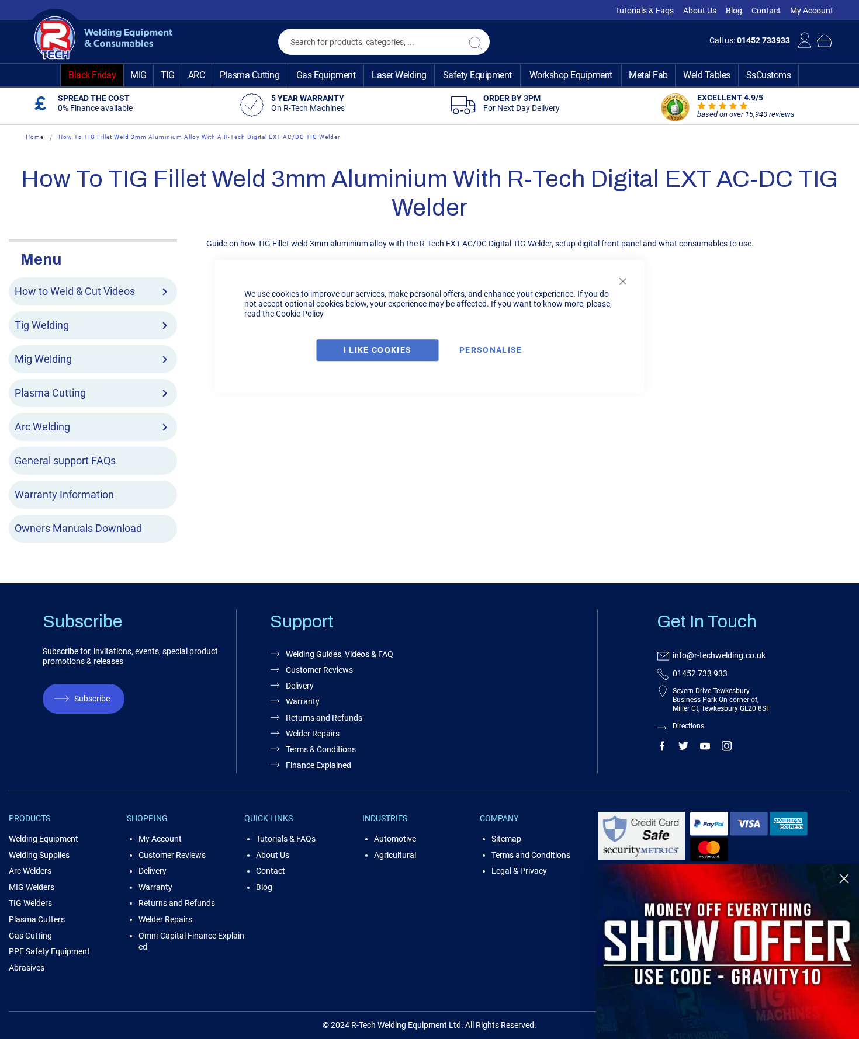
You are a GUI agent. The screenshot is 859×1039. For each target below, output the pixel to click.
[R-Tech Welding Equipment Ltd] (99, 38)
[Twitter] (683, 748)
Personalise (490, 350)
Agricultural (395, 855)
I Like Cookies (378, 350)
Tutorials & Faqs (644, 10)
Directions (688, 726)
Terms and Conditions (530, 855)
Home (35, 137)
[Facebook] (662, 748)
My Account (811, 10)
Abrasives (26, 967)
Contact (766, 10)
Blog (734, 10)
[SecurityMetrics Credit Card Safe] (641, 857)
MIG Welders (31, 887)
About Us (699, 10)
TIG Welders (30, 903)
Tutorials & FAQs (286, 838)
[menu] (429, 75)
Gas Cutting (30, 935)
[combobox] (384, 42)
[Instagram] (727, 748)
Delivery (152, 870)
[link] (727, 951)
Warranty (155, 887)
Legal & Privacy (519, 870)
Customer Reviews (172, 855)
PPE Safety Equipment (49, 951)
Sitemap (506, 838)
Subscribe (92, 698)
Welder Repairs (165, 919)
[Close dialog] (844, 878)
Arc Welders (30, 870)
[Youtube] (705, 748)
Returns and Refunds (176, 903)
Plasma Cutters (37, 919)
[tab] (93, 258)
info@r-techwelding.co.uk (719, 655)
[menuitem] (92, 75)
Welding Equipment (43, 838)
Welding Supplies (39, 855)
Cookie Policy (300, 313)
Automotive (395, 838)
